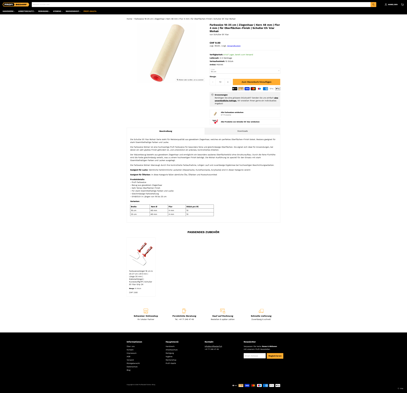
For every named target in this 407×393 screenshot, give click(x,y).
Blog (128, 370)
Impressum (132, 353)
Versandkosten (234, 46)
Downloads (242, 131)
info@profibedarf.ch (213, 346)
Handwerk (8, 11)
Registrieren (275, 356)
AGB (128, 356)
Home (129, 19)
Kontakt (130, 350)
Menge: (213, 76)
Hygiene (57, 11)
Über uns (131, 346)
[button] (392, 4)
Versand (130, 360)
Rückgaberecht (133, 363)
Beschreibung (165, 131)
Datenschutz (132, 367)
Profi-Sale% (90, 11)
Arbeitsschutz (26, 11)
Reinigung (43, 11)
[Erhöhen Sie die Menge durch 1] (228, 82)
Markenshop (72, 11)
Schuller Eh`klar (221, 34)
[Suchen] (373, 4)
